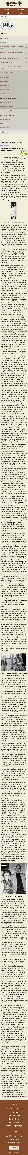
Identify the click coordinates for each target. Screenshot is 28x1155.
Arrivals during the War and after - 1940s (13, 67)
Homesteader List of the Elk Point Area (13, 47)
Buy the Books (14, 1119)
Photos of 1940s (5, 102)
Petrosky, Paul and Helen (8, 98)
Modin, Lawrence (6, 94)
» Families (6, 145)
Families (13, 42)
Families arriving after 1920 (13, 58)
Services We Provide (14, 1143)
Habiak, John (4, 90)
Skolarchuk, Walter (6, 106)
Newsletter (15, 1147)
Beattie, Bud (4, 77)
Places (21, 13)
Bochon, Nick (4, 81)
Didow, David (4, 85)
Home (7, 9)
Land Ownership (5, 119)
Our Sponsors (14, 1139)
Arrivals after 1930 (13, 62)
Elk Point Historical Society (14, 1109)
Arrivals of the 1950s (13, 110)
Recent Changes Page (14, 1126)
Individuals (13, 38)
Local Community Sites (14, 1136)
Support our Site (14, 1115)
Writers (13, 131)
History (21, 9)
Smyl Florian (4, 128)
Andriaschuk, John (6, 73)
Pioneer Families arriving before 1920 (13, 53)
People (7, 13)
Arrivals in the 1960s (13, 115)
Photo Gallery (14, 1122)
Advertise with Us (14, 1112)
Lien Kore (3, 123)
